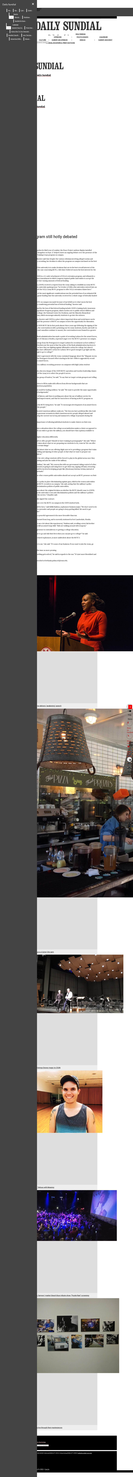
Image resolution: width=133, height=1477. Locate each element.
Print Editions (69, 43)
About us (28, 39)
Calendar (103, 37)
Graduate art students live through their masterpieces (41, 1428)
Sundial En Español (54, 43)
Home (10, 10)
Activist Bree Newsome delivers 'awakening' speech (41, 706)
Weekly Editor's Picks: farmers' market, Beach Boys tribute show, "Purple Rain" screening (55, 1295)
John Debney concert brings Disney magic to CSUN (40, 1068)
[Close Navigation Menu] (33, 3)
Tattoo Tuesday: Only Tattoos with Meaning (37, 1187)
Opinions (58, 37)
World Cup (18, 17)
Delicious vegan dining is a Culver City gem (37, 952)
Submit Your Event (18, 28)
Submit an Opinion (59, 40)
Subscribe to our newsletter (21, 31)
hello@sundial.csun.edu (85, 1453)
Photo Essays (82, 37)
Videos (82, 40)
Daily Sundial (9, 4)
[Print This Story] (129, 759)
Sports (16, 14)
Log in (47, 1469)
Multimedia (80, 34)
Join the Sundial (28, 35)
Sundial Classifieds (14, 35)
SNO (41, 1469)
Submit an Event (105, 40)
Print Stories (30, 28)
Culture (23, 10)
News (16, 10)
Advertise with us (17, 39)
